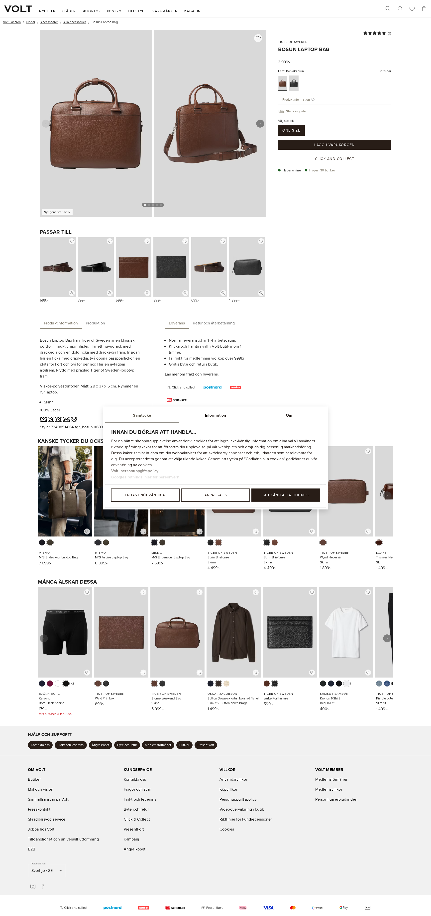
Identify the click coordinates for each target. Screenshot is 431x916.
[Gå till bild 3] (153, 205)
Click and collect (334, 158)
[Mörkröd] (50, 684)
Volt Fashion (12, 22)
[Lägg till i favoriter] (258, 38)
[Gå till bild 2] (149, 205)
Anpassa (213, 495)
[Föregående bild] (46, 124)
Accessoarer (49, 22)
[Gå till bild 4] (157, 205)
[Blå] (42, 684)
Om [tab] (289, 415)
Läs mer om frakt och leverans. (192, 374)
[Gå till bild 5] (161, 205)
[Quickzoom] (72, 293)
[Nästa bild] (260, 124)
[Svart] (294, 83)
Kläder (30, 22)
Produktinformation (296, 99)
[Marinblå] (42, 542)
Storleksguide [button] (296, 111)
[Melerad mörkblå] (331, 684)
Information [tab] (215, 415)
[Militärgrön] (50, 542)
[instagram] (33, 886)
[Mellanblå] (379, 684)
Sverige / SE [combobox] (42, 870)
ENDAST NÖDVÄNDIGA (145, 495)
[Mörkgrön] (323, 684)
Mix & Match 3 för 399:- (55, 714)
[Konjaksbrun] (282, 83)
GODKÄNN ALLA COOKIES (286, 495)
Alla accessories (74, 22)
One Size (291, 130)
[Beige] (226, 684)
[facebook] (43, 886)
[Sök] (388, 9)
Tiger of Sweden (293, 42)
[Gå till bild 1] (145, 205)
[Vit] (58, 684)
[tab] (61, 323)
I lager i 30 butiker (322, 170)
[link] (400, 9)
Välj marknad (38, 863)
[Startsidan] (18, 8)
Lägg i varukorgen (334, 144)
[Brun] (379, 542)
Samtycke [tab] (142, 415)
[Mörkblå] (387, 684)
